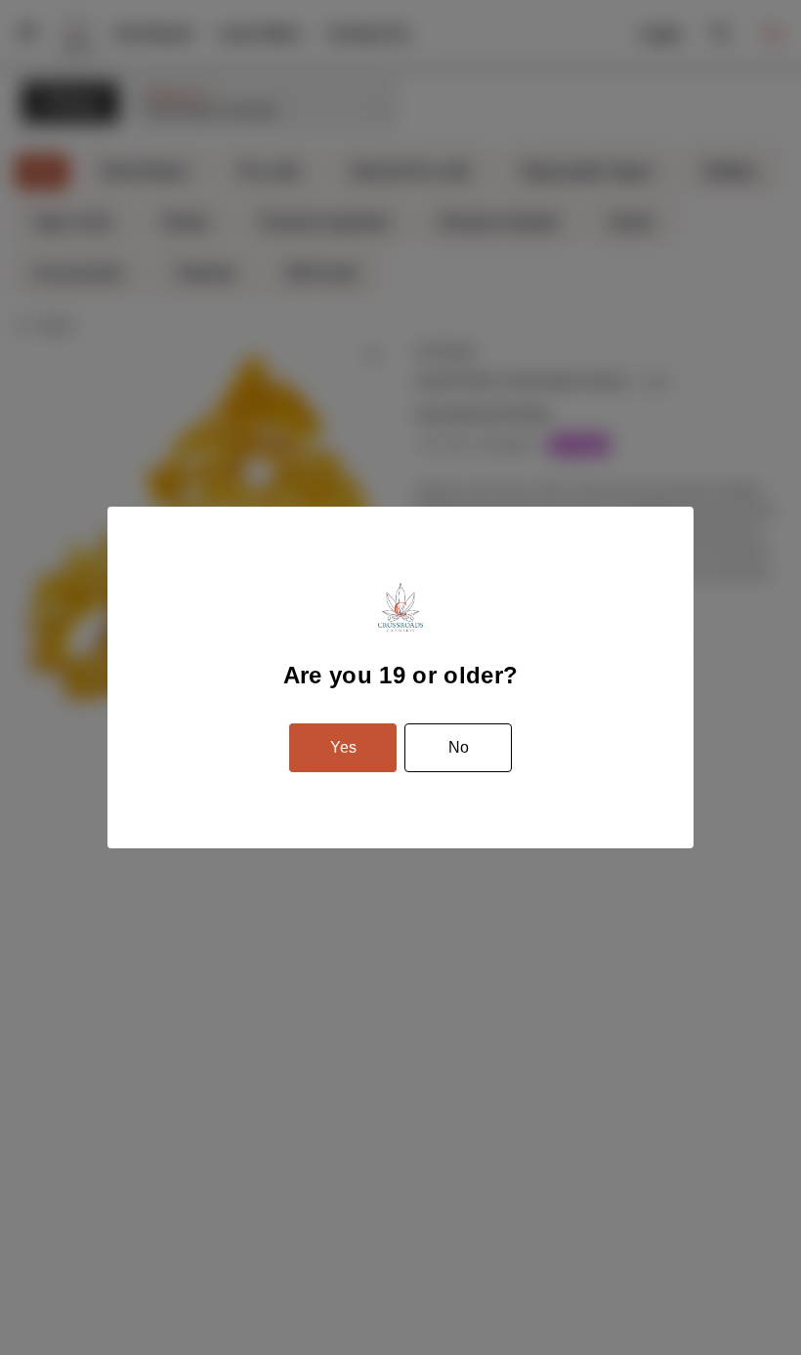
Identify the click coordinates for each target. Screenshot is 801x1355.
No (458, 747)
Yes (343, 747)
